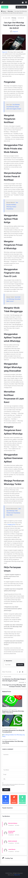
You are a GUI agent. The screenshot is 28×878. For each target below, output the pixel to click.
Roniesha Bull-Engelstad (11, 832)
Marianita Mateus (12, 823)
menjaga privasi (11, 524)
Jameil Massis (11, 849)
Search (5, 7)
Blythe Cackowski (12, 841)
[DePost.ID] (5, 2)
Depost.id (4, 52)
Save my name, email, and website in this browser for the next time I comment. (13, 785)
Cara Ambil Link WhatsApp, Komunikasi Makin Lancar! (13, 299)
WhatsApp (14, 17)
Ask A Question (22, 7)
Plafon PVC (17, 875)
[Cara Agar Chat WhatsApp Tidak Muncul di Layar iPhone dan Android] (14, 42)
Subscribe (20, 664)
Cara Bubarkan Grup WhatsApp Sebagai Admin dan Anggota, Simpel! (13, 106)
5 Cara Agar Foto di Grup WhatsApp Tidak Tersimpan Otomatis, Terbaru (14, 685)
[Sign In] (22, 2)
